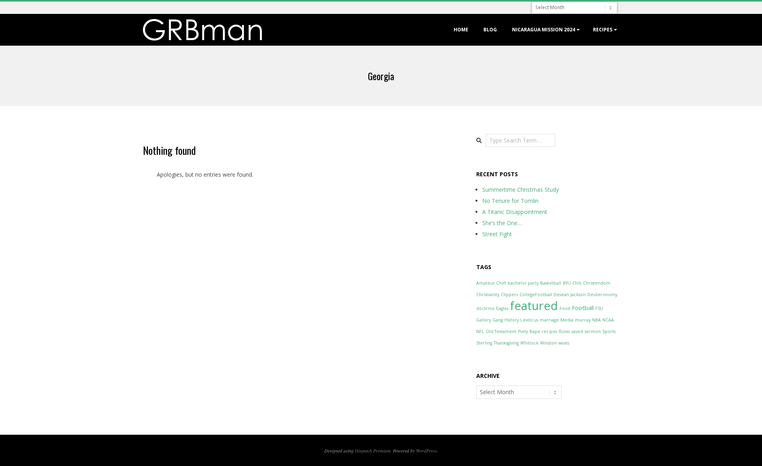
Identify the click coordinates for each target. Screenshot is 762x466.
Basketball (550, 283)
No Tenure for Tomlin (510, 200)
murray (583, 320)
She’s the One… (502, 223)
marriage (549, 320)
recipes (549, 331)
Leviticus (529, 320)
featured (534, 306)
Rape (534, 331)
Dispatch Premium (373, 450)
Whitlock (529, 343)
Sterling (484, 343)
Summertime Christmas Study (520, 189)
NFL (480, 331)
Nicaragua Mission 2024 (543, 29)
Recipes (602, 29)
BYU (567, 283)
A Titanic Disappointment (514, 212)
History (511, 320)
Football (583, 308)
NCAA (608, 320)
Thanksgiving (506, 343)
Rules (564, 331)
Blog (490, 29)
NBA (596, 320)
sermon (593, 331)
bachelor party (523, 283)
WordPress (426, 450)
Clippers (509, 294)
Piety (523, 331)
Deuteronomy (602, 294)
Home (461, 29)
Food (565, 308)
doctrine (485, 308)
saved (577, 331)
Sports (609, 331)
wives (563, 343)
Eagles (502, 308)
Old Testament (501, 331)
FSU (599, 308)
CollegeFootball (536, 294)
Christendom (596, 283)
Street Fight (497, 234)
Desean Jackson (570, 294)
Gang (498, 320)
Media (566, 320)
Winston (548, 343)
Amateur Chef (491, 283)
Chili (576, 283)
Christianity (487, 294)
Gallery (483, 320)
